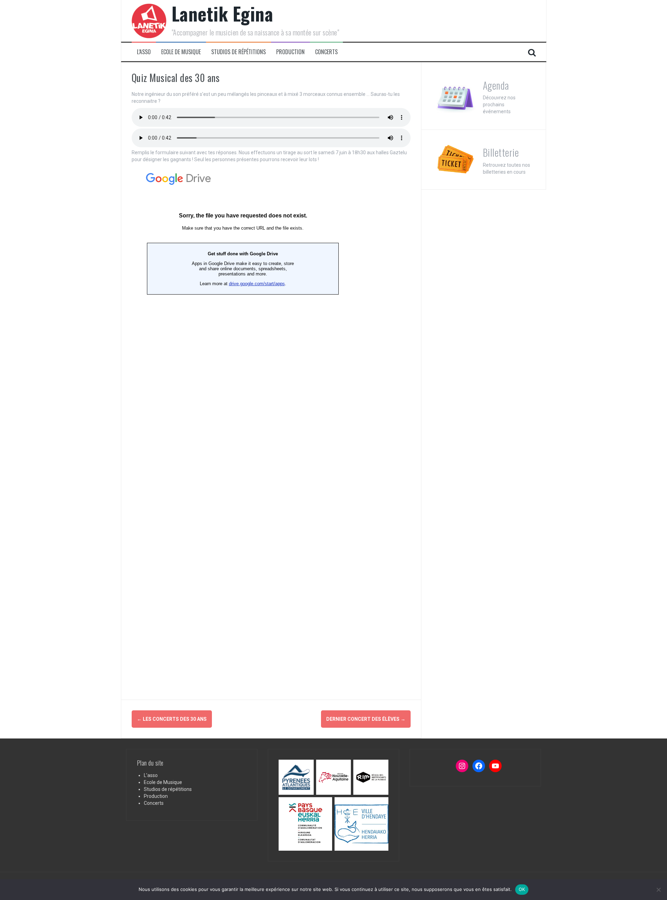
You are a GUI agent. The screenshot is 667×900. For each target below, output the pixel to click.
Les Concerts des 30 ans (172, 719)
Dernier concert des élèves (365, 719)
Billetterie (501, 152)
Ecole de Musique (181, 52)
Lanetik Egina (222, 13)
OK (522, 889)
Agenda (496, 85)
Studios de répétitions (238, 52)
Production (290, 52)
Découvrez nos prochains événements (499, 104)
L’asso (144, 52)
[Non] (658, 889)
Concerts (326, 52)
